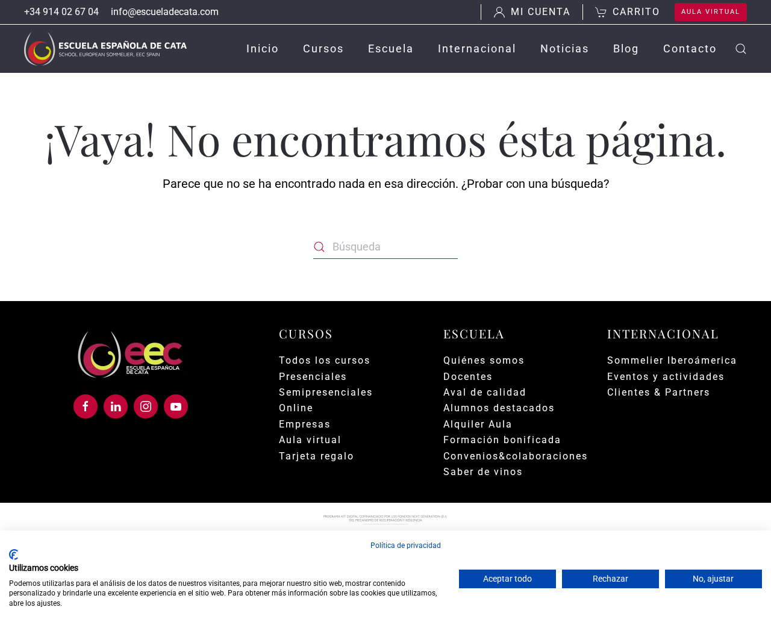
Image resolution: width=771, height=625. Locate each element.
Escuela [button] (391, 48)
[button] (741, 49)
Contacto (690, 48)
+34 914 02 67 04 (61, 11)
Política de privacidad (405, 545)
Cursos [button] (323, 48)
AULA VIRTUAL (710, 12)
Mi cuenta (540, 11)
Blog (626, 48)
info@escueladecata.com (165, 11)
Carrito (636, 11)
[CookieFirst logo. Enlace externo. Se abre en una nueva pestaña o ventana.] (13, 554)
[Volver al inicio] (105, 49)
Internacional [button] (477, 48)
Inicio (262, 48)
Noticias (564, 48)
